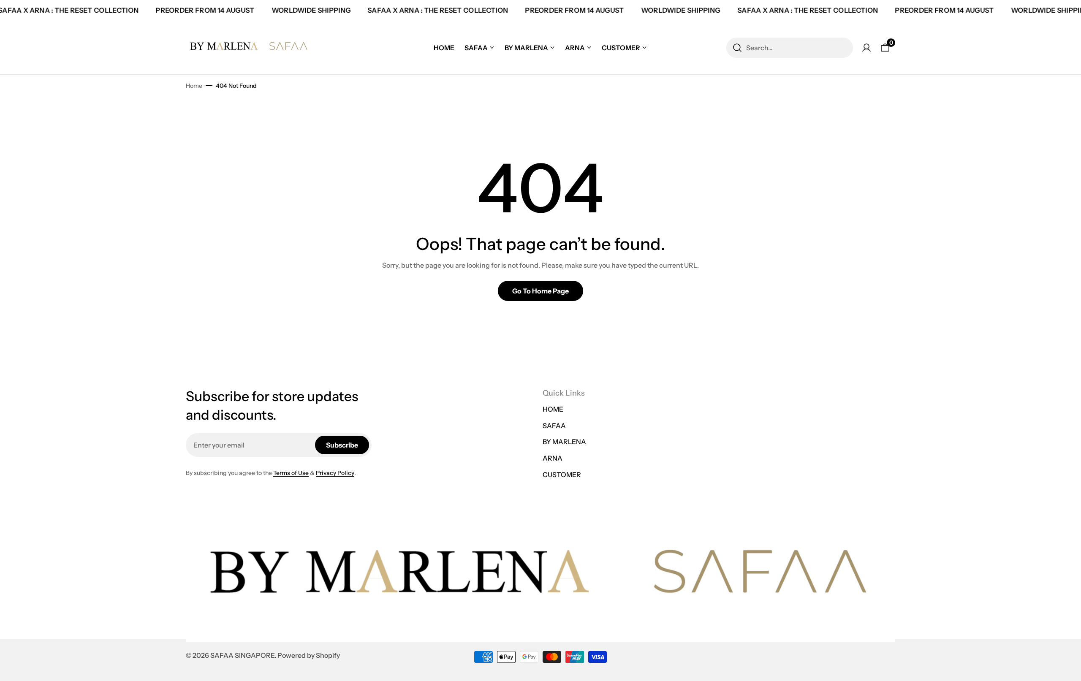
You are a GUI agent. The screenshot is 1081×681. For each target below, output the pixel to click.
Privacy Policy (335, 473)
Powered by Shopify (308, 655)
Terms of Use (291, 473)
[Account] (866, 48)
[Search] (737, 48)
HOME (553, 409)
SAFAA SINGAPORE (242, 655)
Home (194, 86)
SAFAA (554, 425)
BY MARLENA (564, 441)
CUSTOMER (562, 474)
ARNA (552, 458)
